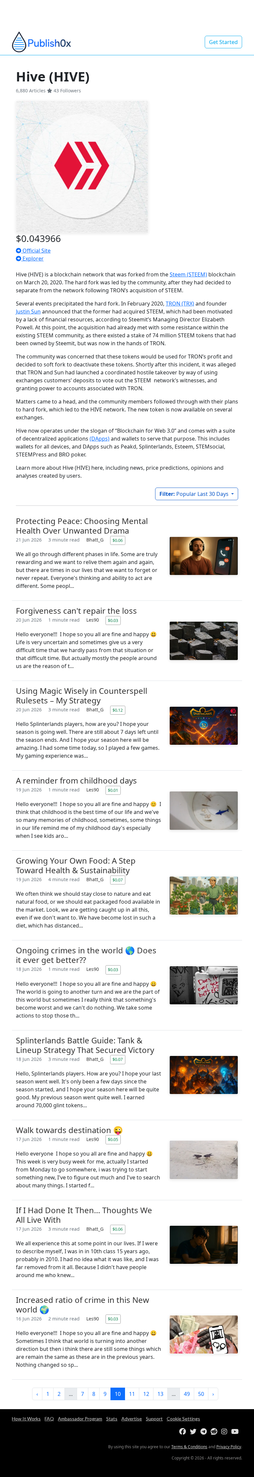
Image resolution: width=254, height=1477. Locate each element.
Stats (111, 1418)
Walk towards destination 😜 (69, 1129)
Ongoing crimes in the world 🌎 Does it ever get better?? (86, 955)
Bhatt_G (95, 540)
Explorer (32, 258)
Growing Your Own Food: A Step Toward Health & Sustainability (76, 865)
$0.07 (117, 880)
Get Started (223, 42)
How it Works (26, 1418)
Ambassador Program (80, 1418)
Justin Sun (28, 311)
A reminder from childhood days (76, 780)
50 (201, 1394)
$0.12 (117, 710)
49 (187, 1394)
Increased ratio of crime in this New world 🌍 (82, 1304)
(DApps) (99, 438)
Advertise (131, 1418)
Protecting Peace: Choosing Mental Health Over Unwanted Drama (82, 525)
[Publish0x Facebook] (184, 1432)
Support (154, 1418)
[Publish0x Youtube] (236, 1432)
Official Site (36, 250)
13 (160, 1394)
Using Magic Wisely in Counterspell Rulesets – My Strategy (81, 695)
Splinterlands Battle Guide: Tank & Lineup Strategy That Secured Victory (85, 1045)
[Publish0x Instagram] (226, 1432)
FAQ (49, 1418)
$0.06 (117, 540)
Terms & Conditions (189, 1447)
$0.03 (113, 620)
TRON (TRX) (180, 303)
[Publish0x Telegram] (205, 1432)
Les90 (93, 620)
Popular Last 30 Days (194, 494)
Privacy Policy (228, 1447)
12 (146, 1394)
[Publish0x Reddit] (215, 1432)
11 (132, 1394)
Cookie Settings (183, 1418)
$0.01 (113, 790)
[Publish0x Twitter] (194, 1432)
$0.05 (113, 1139)
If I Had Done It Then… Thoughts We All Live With (84, 1215)
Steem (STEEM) (188, 274)
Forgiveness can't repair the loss (76, 610)
